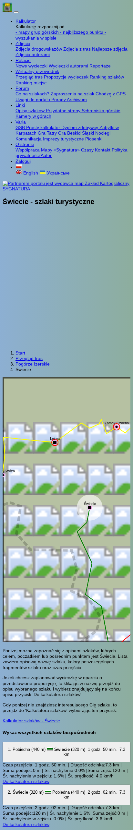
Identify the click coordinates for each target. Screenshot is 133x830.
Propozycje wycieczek (67, 76)
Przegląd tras (29, 76)
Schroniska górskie (101, 110)
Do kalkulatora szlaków (26, 781)
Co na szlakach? (33, 93)
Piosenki (93, 138)
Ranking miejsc (30, 82)
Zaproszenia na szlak (73, 93)
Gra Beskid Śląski (76, 133)
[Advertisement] (66, 278)
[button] (18, 167)
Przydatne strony (64, 110)
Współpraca (28, 149)
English (30, 172)
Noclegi (102, 133)
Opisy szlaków (30, 110)
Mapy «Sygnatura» (61, 149)
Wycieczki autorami (69, 65)
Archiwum (77, 99)
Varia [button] (20, 122)
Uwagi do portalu (33, 99)
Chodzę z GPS (111, 93)
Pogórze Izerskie (32, 364)
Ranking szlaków (107, 76)
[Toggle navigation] (16, 12)
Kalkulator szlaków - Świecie (31, 720)
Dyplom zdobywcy (80, 127)
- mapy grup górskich (37, 32)
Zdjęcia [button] (22, 43)
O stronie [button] (24, 144)
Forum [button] (22, 88)
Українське (58, 172)
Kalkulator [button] (25, 21)
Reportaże (100, 65)
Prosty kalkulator (43, 127)
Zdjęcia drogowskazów (39, 49)
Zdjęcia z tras (77, 49)
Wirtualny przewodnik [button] (37, 71)
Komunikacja (29, 138)
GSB (20, 127)
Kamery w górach (33, 116)
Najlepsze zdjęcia (110, 49)
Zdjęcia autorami (32, 54)
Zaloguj (23, 161)
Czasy (88, 149)
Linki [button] (20, 105)
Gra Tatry (48, 133)
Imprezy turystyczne (64, 138)
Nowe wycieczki (32, 65)
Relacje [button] (23, 60)
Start (20, 352)
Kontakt (103, 149)
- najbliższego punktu (82, 32)
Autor (46, 155)
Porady (59, 99)
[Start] (8, 10)
